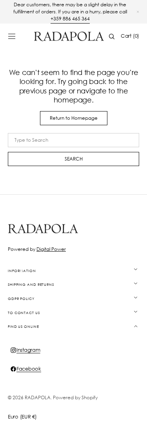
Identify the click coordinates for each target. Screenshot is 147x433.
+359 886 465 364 (70, 18)
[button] (11, 36)
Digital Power (51, 249)
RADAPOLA (38, 397)
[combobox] (73, 140)
